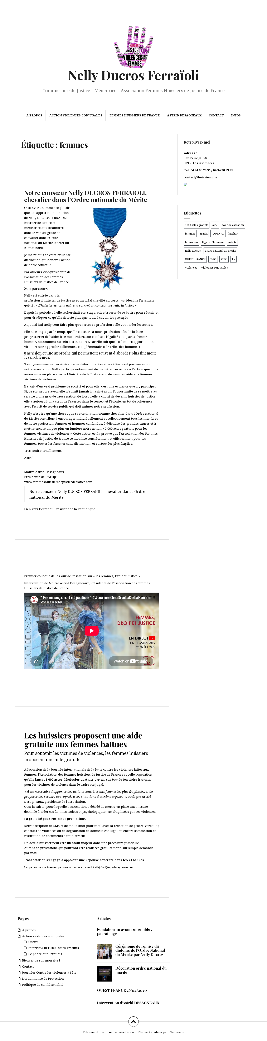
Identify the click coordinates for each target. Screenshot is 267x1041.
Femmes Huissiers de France (135, 115)
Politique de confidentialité (42, 984)
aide (215, 225)
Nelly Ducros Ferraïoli (133, 74)
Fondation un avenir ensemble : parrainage (124, 931)
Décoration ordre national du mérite (141, 970)
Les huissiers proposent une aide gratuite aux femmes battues (83, 739)
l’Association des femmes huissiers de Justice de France (80, 774)
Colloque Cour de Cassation (74, 563)
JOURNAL (218, 233)
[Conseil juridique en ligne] (185, 184)
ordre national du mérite (220, 250)
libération (191, 242)
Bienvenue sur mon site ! (41, 960)
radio (213, 259)
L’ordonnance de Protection (43, 978)
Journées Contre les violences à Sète (49, 972)
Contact (216, 115)
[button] (115, 249)
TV (233, 259)
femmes (190, 233)
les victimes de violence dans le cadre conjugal (67, 784)
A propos (34, 115)
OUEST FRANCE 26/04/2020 (122, 990)
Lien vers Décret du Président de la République (59, 509)
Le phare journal (54, 720)
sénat (224, 259)
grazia (203, 233)
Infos (236, 115)
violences (191, 267)
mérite (232, 242)
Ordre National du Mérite (70, 178)
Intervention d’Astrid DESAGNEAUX (128, 1002)
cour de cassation (233, 225)
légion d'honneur (213, 242)
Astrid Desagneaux (184, 115)
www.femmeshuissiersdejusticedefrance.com (58, 482)
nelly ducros (193, 250)
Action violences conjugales (75, 115)
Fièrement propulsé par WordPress (108, 1032)
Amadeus (155, 1032)
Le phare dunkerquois (45, 954)
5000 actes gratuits (196, 225)
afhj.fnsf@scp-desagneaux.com (114, 867)
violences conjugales (214, 267)
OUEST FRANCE (195, 259)
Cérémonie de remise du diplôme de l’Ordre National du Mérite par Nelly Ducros (140, 950)
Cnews (33, 942)
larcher (233, 233)
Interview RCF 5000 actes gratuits (53, 948)
